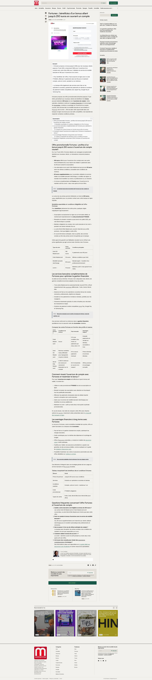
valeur (53, 198)
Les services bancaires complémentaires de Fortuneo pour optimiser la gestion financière (72, 126)
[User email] (53, 559)
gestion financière (76, 103)
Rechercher (102, 12)
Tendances (77, 647)
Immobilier (109, 72)
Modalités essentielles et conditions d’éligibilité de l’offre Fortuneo (72, 124)
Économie (108, 100)
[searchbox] (70, 3)
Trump (75, 658)
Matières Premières (60, 674)
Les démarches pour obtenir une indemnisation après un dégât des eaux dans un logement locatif (108, 37)
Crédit (57, 660)
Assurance (60, 596)
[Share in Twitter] (45, 15)
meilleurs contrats (71, 454)
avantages (69, 287)
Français (76, 651)
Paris (75, 660)
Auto (108, 62)
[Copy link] (45, 21)
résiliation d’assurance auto (63, 449)
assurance (62, 440)
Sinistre (75, 665)
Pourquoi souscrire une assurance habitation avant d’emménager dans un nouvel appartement (108, 43)
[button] (117, 8)
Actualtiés (58, 651)
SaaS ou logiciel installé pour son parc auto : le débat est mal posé (108, 24)
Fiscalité (57, 669)
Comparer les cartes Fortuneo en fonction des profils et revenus (72, 129)
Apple (80, 306)
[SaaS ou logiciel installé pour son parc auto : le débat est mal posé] (103, 61)
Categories (58, 647)
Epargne (57, 667)
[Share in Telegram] (45, 18)
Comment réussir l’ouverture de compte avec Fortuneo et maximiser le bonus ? (72, 132)
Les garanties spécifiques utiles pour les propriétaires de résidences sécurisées (108, 30)
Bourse (83, 598)
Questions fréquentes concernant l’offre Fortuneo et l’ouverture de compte (71, 139)
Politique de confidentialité (53, 678)
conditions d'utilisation (107, 654)
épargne (54, 109)
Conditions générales (38, 678)
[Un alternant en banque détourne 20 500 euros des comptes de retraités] (65, 623)
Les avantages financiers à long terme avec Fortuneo (68, 135)
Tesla (75, 653)
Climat (75, 662)
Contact (60, 678)
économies (57, 105)
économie (67, 466)
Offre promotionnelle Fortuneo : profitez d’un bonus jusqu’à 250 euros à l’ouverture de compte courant (73, 121)
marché (60, 413)
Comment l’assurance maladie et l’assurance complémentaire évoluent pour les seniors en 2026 (109, 49)
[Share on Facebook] (45, 13)
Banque (50, 19)
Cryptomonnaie (59, 662)
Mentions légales (45, 678)
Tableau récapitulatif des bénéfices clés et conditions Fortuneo (71, 136)
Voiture (75, 655)
